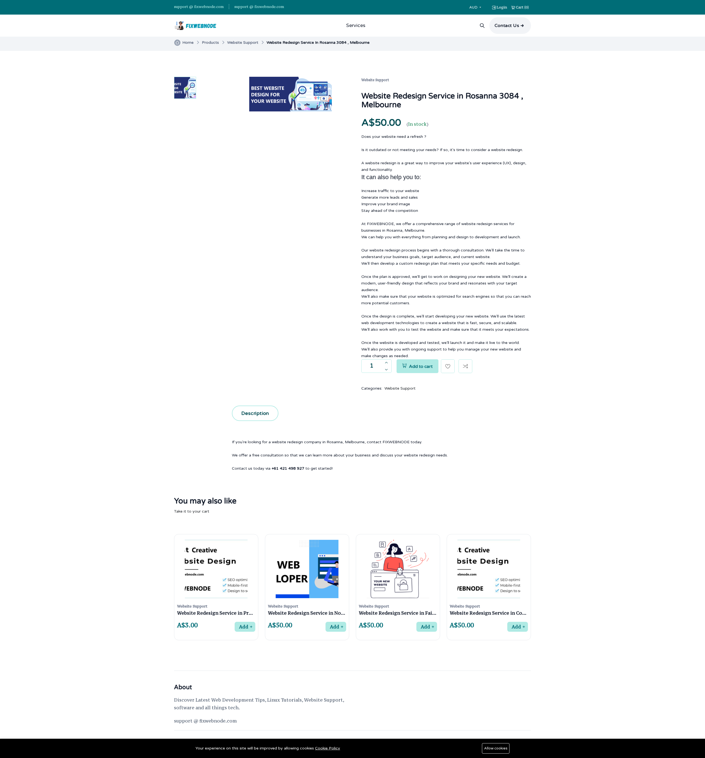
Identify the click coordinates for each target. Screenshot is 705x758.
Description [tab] (255, 413)
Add (243, 627)
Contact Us (507, 25)
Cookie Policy (327, 748)
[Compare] (465, 366)
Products (210, 42)
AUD (474, 7)
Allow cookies (496, 748)
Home (188, 42)
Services (355, 25)
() (522, 7)
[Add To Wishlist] (448, 366)
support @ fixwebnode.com (199, 6)
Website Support (242, 42)
